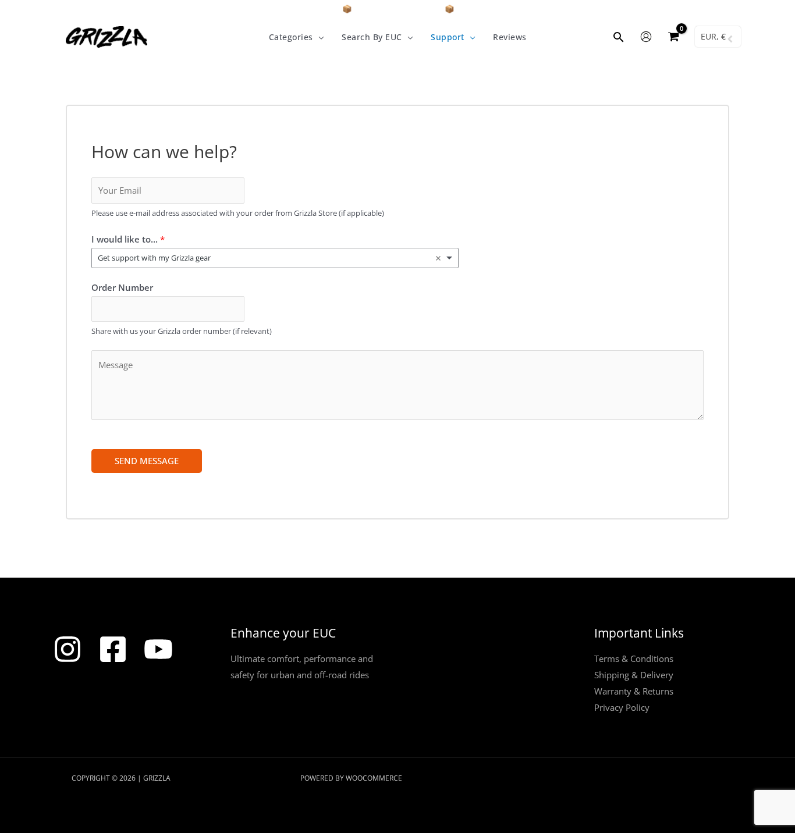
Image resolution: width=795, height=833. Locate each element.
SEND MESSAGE (147, 461)
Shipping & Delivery (633, 675)
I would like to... (128, 239)
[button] (319, 36)
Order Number (122, 287)
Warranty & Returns (633, 691)
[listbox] (275, 258)
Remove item (438, 258)
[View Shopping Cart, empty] (673, 37)
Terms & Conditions (633, 658)
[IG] (67, 649)
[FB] (113, 649)
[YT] (158, 649)
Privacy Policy (622, 707)
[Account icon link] (646, 36)
